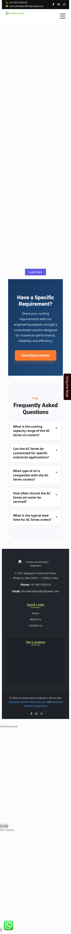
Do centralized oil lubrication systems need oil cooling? (32, 236)
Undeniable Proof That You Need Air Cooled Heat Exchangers (34, 165)
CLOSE (4, 826)
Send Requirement (36, 355)
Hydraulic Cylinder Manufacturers (27, 702)
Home (35, 613)
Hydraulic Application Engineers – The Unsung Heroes (31, 42)
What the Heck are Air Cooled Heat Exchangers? (33, 202)
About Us (35, 619)
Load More (35, 272)
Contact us (35, 625)
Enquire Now (67, 386)
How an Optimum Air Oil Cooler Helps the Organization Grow (32, 85)
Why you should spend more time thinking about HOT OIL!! (33, 129)
